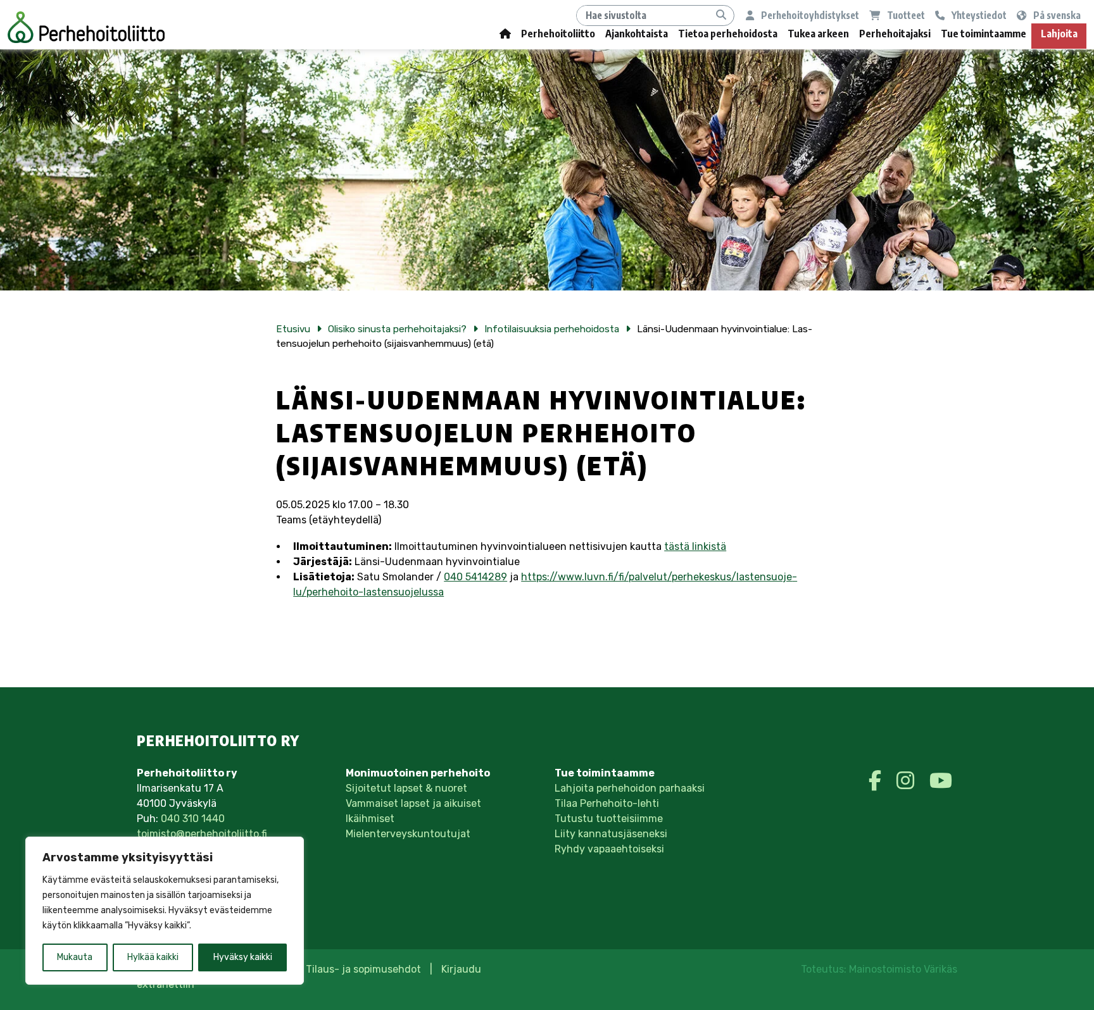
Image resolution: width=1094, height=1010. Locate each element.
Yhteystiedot (978, 15)
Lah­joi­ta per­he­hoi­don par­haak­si (630, 788)
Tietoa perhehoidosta (727, 33)
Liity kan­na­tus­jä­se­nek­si (611, 834)
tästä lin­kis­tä (695, 546)
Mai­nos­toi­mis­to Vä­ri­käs (903, 969)
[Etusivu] (505, 36)
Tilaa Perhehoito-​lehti (607, 803)
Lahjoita (1059, 33)
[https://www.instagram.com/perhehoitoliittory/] (907, 781)
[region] (164, 911)
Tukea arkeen (818, 33)
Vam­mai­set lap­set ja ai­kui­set (413, 803)
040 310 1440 (193, 819)
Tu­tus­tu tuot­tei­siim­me (609, 819)
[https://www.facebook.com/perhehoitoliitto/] (877, 781)
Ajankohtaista (636, 33)
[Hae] (721, 15)
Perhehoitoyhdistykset (809, 15)
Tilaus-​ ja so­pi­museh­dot (363, 969)
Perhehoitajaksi (895, 33)
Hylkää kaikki (153, 957)
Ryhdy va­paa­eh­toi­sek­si (609, 849)
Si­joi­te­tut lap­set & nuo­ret (406, 788)
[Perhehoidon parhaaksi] (86, 27)
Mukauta (74, 957)
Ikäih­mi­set (370, 819)
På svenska (1056, 15)
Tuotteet (905, 15)
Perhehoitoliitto (558, 33)
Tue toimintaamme (983, 33)
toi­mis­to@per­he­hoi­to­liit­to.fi (202, 834)
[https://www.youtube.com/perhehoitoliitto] (940, 781)
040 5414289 (475, 577)
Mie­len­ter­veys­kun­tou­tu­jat (408, 834)
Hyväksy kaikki (242, 957)
